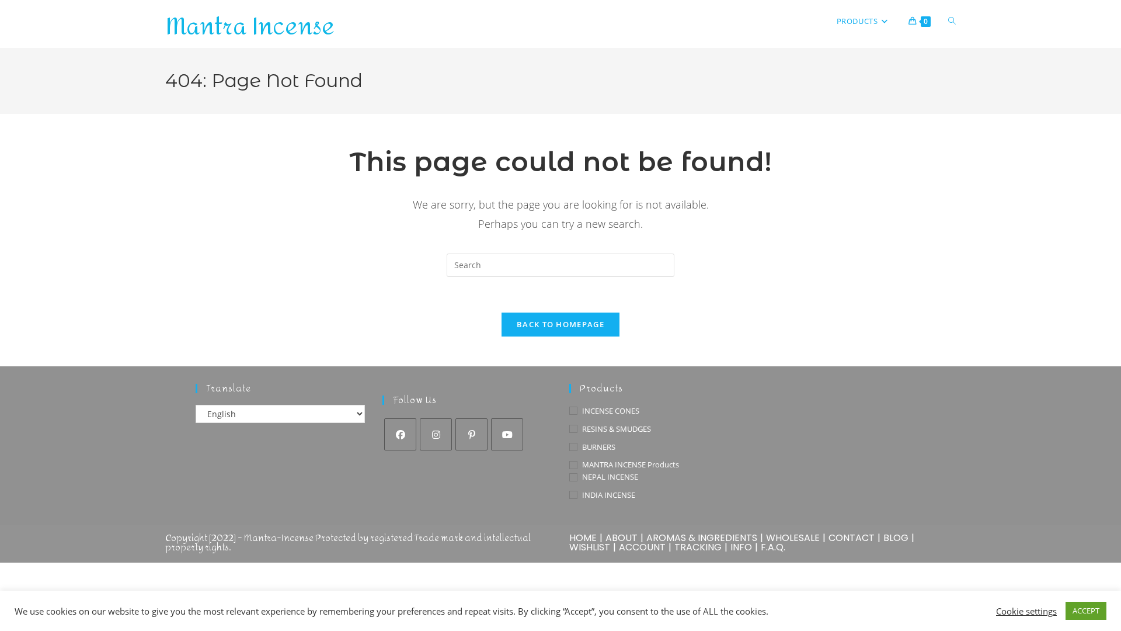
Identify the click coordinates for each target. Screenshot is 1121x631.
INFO (741, 547)
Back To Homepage (560, 324)
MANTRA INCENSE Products (630, 464)
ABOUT (621, 538)
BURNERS (598, 447)
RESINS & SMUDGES (616, 429)
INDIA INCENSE (608, 495)
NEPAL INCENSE (610, 476)
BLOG (895, 538)
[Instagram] (436, 434)
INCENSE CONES (610, 410)
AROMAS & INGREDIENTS (701, 538)
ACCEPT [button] (1086, 610)
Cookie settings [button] (1026, 611)
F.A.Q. (773, 547)
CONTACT (851, 538)
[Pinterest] (471, 434)
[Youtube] (507, 434)
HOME (583, 538)
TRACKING (698, 547)
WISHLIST (589, 547)
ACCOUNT (642, 547)
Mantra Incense (250, 27)
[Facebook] (400, 434)
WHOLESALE (793, 538)
